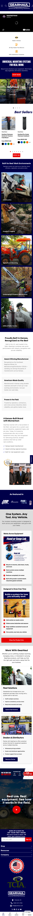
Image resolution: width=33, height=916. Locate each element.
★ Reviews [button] (31, 459)
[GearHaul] (19, 6)
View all (16, 155)
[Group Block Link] (12, 91)
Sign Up (28, 839)
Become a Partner (10, 759)
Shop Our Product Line (16, 640)
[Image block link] (16, 773)
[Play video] (17, 810)
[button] (10, 151)
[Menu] (2, 6)
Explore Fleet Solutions (12, 709)
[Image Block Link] (16, 881)
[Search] (6, 6)
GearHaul (4, 132)
